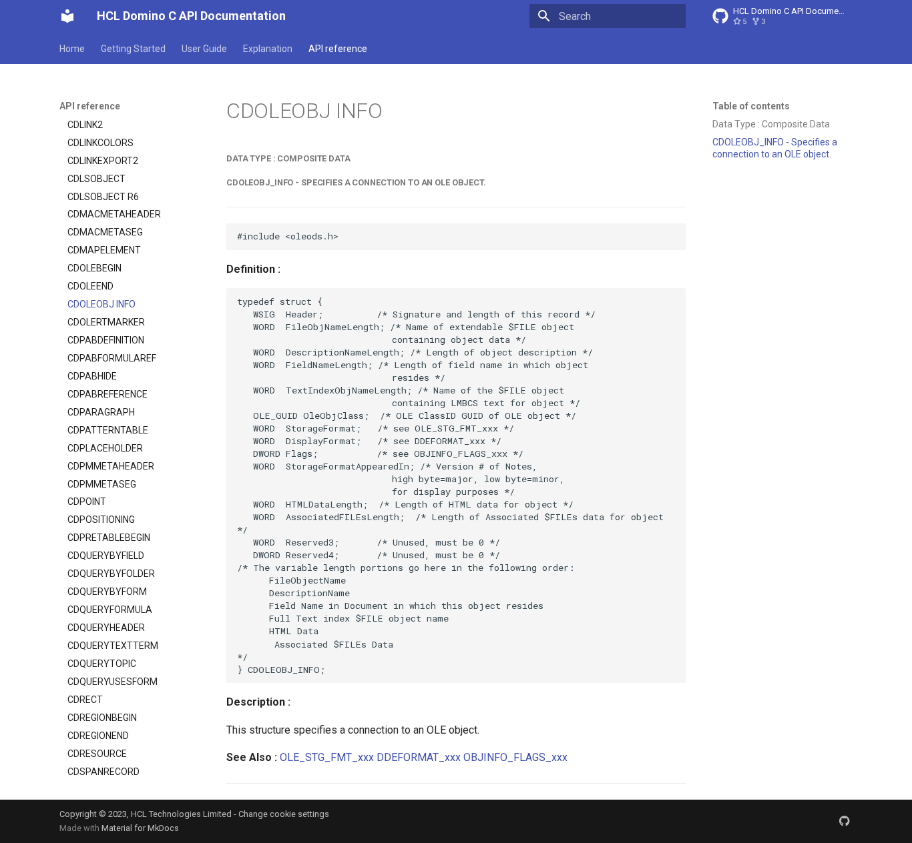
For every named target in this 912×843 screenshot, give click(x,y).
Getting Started (133, 48)
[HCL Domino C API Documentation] (67, 16)
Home (72, 48)
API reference (337, 48)
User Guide (204, 48)
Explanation (267, 48)
